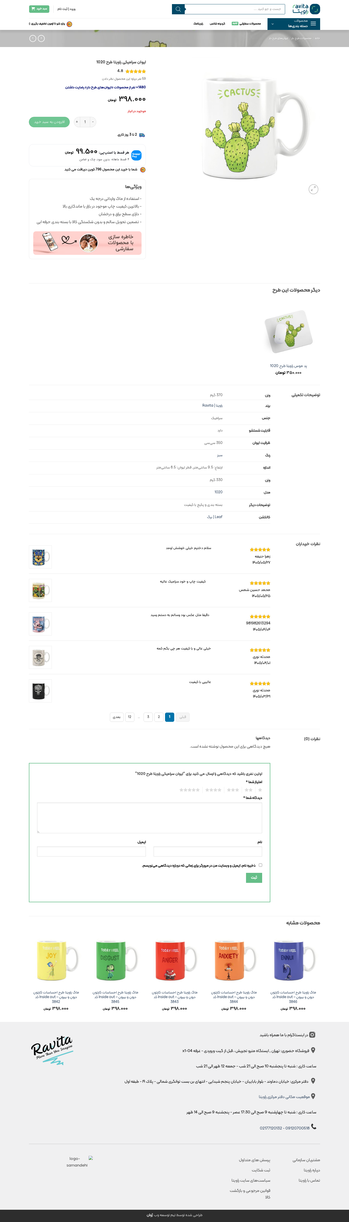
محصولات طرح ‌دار (301, 38)
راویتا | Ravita (212, 405)
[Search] (178, 9)
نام (260, 842)
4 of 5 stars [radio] (214, 790)
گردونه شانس (217, 24)
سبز (220, 455)
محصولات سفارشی (250, 24)
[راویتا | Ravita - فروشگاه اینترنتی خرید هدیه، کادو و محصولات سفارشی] (306, 9)
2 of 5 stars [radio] (250, 790)
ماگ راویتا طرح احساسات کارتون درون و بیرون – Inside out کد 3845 (115, 997)
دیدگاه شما (252, 798)
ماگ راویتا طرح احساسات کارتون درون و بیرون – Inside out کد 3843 (174, 997)
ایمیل (141, 842)
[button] (293, 24)
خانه (317, 38)
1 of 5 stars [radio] (260, 790)
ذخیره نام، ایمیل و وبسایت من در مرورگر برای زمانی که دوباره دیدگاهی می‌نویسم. (198, 866)
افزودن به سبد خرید (49, 122)
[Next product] (41, 38)
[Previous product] (32, 38)
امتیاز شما (254, 782)
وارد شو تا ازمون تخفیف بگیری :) (47, 24)
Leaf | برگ (215, 517)
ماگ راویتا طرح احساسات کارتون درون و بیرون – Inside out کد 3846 (293, 997)
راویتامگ (198, 24)
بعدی (117, 717)
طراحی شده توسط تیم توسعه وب (175, 1215)
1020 (219, 492)
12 (129, 717)
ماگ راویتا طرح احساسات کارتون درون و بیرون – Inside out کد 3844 (234, 997)
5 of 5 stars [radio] (191, 790)
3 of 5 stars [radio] (234, 790)
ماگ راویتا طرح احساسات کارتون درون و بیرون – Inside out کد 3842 (56, 997)
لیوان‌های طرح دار (278, 38)
